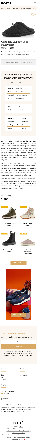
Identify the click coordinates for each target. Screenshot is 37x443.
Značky (3, 379)
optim (22, 439)
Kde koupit (23, 375)
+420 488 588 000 (9, 391)
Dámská (15, 8)
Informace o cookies (18, 433)
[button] (34, 25)
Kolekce (9, 8)
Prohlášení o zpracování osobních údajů (19, 431)
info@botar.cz (8, 393)
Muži (2, 377)
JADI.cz (21, 427)
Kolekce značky (18, 263)
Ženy (2, 375)
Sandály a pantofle (27, 8)
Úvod (2, 8)
